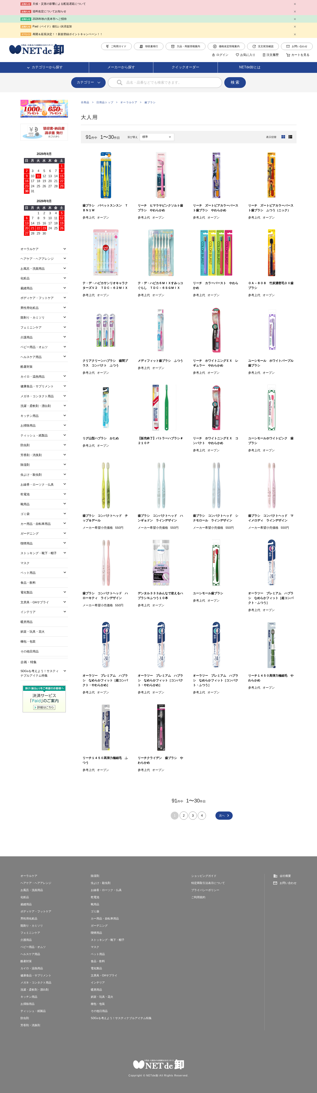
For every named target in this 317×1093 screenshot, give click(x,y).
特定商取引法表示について (208, 883)
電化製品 (26, 592)
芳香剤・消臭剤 (31, 455)
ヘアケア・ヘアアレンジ (37, 258)
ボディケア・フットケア (37, 298)
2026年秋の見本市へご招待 (50, 18)
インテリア (28, 612)
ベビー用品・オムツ (34, 347)
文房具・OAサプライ (34, 602)
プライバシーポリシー (205, 890)
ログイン (222, 54)
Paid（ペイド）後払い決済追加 (52, 26)
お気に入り (247, 54)
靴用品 (25, 504)
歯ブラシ (150, 102)
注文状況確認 (265, 46)
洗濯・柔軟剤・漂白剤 (35, 406)
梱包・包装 (28, 641)
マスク (25, 563)
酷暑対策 (26, 366)
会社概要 (285, 875)
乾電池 (25, 494)
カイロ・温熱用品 (32, 376)
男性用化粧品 (29, 308)
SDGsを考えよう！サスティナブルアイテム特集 (39, 673)
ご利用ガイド (118, 46)
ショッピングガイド (204, 875)
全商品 (85, 102)
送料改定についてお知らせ (49, 11)
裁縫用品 (26, 288)
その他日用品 (29, 651)
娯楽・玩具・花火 (32, 631)
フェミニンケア (31, 327)
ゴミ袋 (25, 514)
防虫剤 (25, 445)
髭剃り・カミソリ (32, 317)
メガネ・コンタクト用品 (37, 396)
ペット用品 (28, 572)
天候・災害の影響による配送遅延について (59, 3)
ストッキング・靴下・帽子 (38, 553)
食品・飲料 (28, 582)
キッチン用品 (29, 415)
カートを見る (300, 54)
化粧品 (25, 278)
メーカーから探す (121, 67)
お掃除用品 (28, 425)
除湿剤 (25, 464)
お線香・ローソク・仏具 (37, 484)
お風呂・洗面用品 (32, 268)
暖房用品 (26, 622)
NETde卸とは (250, 67)
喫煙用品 (26, 543)
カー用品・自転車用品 (35, 523)
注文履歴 (273, 54)
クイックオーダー (185, 67)
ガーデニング (29, 533)
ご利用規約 (198, 897)
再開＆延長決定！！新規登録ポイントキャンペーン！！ (68, 34)
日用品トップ (104, 102)
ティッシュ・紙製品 (34, 435)
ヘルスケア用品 (31, 357)
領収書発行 (151, 46)
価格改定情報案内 (229, 46)
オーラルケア (128, 102)
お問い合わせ (299, 46)
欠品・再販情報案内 (188, 46)
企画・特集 (28, 662)
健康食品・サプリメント (37, 386)
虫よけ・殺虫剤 (31, 474)
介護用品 (26, 337)
